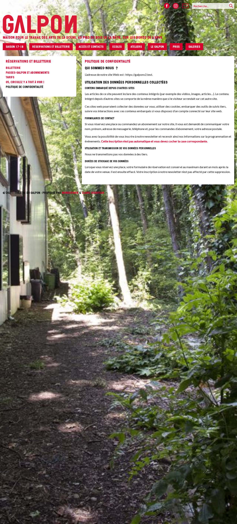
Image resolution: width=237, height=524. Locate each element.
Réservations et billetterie (51, 46)
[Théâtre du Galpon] (118, 17)
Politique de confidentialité (24, 86)
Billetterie (13, 67)
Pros (176, 46)
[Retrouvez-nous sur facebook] (167, 6)
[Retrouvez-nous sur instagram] (176, 6)
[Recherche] (231, 6)
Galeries (194, 46)
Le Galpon (157, 46)
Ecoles (117, 46)
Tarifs (10, 77)
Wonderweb (70, 192)
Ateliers (136, 46)
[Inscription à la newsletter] (185, 6)
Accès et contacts (91, 46)
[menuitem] (16, 48)
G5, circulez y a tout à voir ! (25, 82)
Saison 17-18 (14, 46)
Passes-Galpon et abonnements (27, 72)
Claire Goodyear (93, 192)
